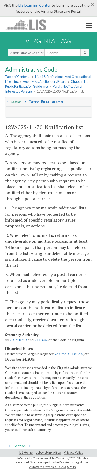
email (59, 102)
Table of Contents (17, 77)
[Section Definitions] (8, 102)
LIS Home (26, 452)
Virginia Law (48, 41)
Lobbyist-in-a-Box (48, 452)
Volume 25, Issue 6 (68, 354)
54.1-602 (41, 340)
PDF (47, 102)
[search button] (85, 52)
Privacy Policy (73, 452)
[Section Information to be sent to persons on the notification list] (24, 102)
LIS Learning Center (34, 5)
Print (35, 102)
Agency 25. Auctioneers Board (44, 81)
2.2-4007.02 (18, 340)
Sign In (71, 466)
